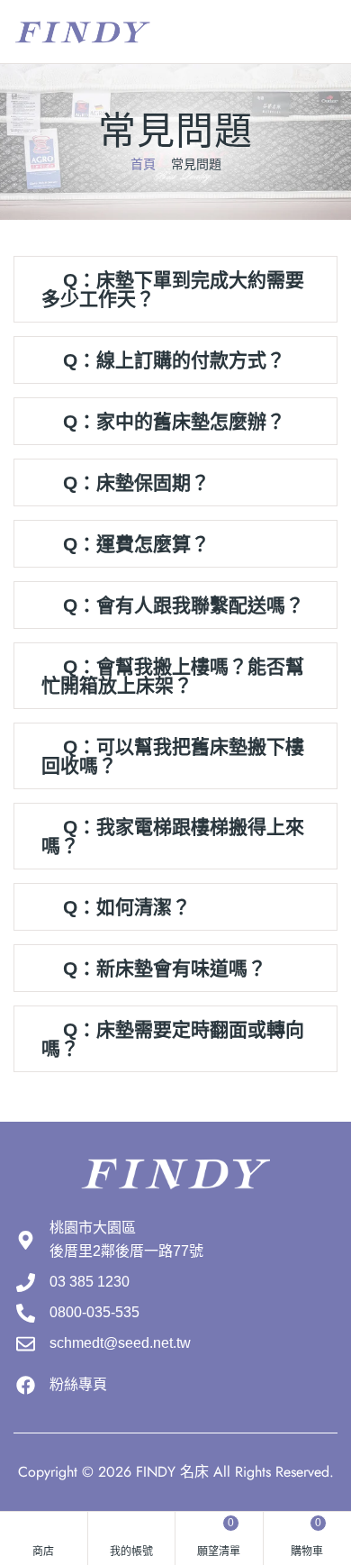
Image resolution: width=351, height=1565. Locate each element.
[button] (175, 289)
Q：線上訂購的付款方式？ (174, 360)
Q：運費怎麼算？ (136, 543)
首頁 (143, 164)
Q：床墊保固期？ (136, 482)
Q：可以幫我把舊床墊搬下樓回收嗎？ (172, 756)
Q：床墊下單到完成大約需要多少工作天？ (172, 289)
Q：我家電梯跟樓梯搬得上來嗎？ (172, 836)
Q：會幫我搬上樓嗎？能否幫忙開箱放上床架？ (172, 676)
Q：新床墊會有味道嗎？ (164, 968)
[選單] (330, 32)
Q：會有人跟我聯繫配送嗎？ (183, 605)
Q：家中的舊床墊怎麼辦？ (174, 421)
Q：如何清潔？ (127, 906)
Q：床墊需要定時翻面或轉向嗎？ (172, 1039)
